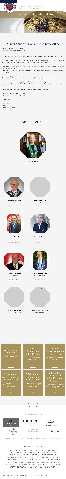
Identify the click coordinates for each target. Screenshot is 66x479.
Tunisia (47, 466)
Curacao (25, 454)
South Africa (32, 464)
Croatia (19, 454)
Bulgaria (54, 450)
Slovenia (24, 464)
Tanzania (34, 466)
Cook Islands (46, 452)
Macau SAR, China (48, 459)
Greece (55, 456)
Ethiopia (11, 456)
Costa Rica (54, 452)
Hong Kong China (12, 457)
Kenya (52, 457)
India (26, 457)
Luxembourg (38, 459)
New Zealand (49, 461)
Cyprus (32, 454)
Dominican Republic (47, 454)
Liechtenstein (22, 459)
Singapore (17, 464)
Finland (17, 456)
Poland (15, 462)
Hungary (20, 457)
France (23, 456)
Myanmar (26, 461)
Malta (8, 461)
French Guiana (31, 456)
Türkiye (53, 466)
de (60, 1)
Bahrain (24, 450)
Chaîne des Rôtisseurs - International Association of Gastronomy (23, 438)
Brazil (43, 450)
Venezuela (48, 468)
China (31, 452)
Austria (18, 450)
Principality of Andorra (33, 462)
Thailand (40, 466)
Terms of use (45, 438)
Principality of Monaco (48, 462)
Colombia (37, 452)
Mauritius (14, 461)
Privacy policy (10, 477)
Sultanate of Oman (55, 464)
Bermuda (37, 450)
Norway (57, 461)
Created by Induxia (55, 438)
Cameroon (19, 452)
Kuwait (8, 459)
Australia (12, 450)
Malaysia (57, 459)
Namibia (33, 461)
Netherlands (40, 461)
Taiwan (28, 466)
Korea (57, 457)
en (63, 1)
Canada (26, 452)
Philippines (9, 462)
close (64, 476)
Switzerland (20, 466)
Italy (43, 457)
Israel (38, 457)
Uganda (11, 468)
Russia (59, 462)
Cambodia (11, 452)
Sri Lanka (45, 464)
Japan (47, 457)
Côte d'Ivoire (11, 454)
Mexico (21, 461)
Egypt (56, 454)
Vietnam (54, 468)
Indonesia (32, 457)
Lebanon (13, 459)
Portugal (22, 462)
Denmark (37, 454)
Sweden (13, 466)
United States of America (36, 468)
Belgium (30, 450)
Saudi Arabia (9, 464)
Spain (39, 464)
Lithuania (30, 459)
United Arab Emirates (21, 468)
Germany (39, 456)
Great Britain (47, 456)
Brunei (48, 450)
